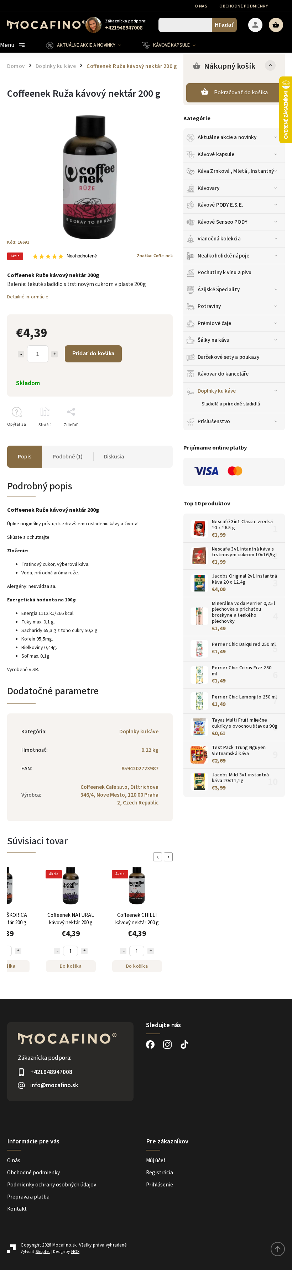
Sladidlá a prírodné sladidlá (231, 404)
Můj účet (156, 1160)
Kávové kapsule (216, 154)
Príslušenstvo (214, 421)
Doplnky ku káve (217, 391)
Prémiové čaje (214, 323)
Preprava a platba (28, 1197)
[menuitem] (89, 45)
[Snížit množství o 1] (57, 951)
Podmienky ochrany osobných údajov (51, 1185)
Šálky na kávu (213, 340)
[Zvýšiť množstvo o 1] (54, 354)
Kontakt (17, 1209)
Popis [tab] (24, 457)
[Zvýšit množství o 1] (18, 951)
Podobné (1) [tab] (68, 457)
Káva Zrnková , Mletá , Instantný (236, 171)
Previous (159, 857)
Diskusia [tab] (114, 457)
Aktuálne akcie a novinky (227, 137)
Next (169, 857)
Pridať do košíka (93, 353)
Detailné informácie (27, 297)
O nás (201, 6)
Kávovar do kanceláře (223, 374)
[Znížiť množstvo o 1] (21, 354)
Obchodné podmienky (243, 6)
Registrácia (159, 1172)
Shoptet (43, 1252)
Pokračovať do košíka (241, 92)
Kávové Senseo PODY (222, 222)
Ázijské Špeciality (219, 289)
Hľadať (224, 25)
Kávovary (208, 188)
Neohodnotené (82, 256)
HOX (75, 1252)
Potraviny (209, 306)
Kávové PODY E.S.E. (220, 205)
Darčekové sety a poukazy (228, 357)
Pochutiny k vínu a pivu (224, 272)
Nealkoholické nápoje (223, 256)
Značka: (155, 256)
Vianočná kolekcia (219, 239)
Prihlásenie (159, 1185)
